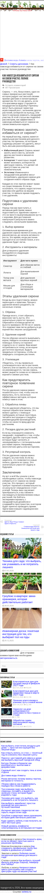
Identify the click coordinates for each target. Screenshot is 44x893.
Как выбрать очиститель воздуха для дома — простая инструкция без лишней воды (20, 747)
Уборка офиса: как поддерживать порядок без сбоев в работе (18, 785)
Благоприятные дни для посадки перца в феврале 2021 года (26, 683)
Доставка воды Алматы (13, 775)
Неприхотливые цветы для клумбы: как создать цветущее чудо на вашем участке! (19, 869)
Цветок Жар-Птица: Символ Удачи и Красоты (14, 522)
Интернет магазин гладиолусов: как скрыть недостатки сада (20, 811)
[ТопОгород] (22, 5)
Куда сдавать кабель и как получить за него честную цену (21, 821)
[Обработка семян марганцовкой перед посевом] (6, 723)
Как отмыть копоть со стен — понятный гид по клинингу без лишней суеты (21, 753)
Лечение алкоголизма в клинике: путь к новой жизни (27, 701)
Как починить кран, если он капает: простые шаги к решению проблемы (21, 841)
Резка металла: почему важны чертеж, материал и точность (21, 779)
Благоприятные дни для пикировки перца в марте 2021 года (26, 693)
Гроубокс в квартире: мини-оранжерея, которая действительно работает (19, 599)
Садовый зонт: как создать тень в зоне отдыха (21, 771)
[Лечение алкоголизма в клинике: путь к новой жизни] (6, 703)
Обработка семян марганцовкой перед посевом (24, 722)
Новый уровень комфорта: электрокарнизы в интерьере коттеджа (21, 827)
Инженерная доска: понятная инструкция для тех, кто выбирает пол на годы (20, 634)
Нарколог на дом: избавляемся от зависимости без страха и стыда (26, 712)
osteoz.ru (26, 891)
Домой (3, 64)
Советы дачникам (19, 64)
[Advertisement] (22, 34)
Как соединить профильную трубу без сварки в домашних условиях (19, 848)
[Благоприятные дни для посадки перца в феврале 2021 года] (6, 684)
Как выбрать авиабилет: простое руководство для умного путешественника (18, 805)
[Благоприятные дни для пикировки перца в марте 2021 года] (6, 693)
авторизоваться (8, 658)
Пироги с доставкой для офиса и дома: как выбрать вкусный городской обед (21, 759)
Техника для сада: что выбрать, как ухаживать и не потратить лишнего (21, 564)
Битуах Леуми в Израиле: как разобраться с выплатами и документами (16, 765)
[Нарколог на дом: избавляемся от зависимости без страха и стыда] (6, 711)
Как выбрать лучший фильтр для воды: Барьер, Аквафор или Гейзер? (20, 862)
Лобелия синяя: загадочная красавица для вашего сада (19, 855)
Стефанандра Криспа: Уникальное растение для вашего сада (30, 527)
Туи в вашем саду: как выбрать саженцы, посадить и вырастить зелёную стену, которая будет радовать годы (18, 792)
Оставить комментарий (15, 85)
